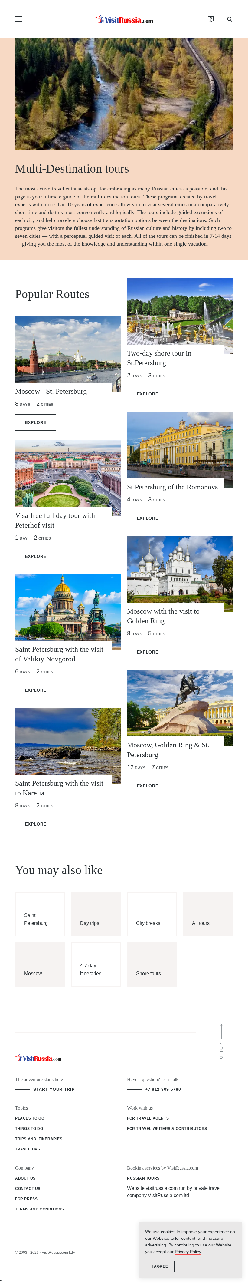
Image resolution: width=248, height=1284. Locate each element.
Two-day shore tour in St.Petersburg (159, 358)
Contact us (28, 1188)
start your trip (54, 1089)
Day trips (89, 923)
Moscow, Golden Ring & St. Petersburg (168, 750)
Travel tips (27, 1149)
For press (26, 1199)
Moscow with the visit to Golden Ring (163, 616)
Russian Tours (143, 1178)
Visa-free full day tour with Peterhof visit (55, 520)
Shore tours (148, 973)
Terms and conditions (39, 1209)
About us (25, 1178)
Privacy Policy (188, 1251)
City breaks (148, 923)
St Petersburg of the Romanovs (172, 487)
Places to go (29, 1118)
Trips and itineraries (39, 1139)
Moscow (33, 973)
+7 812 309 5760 (163, 1089)
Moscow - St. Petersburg (51, 391)
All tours (201, 923)
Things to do (29, 1129)
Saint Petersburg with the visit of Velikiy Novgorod (59, 654)
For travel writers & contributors (167, 1129)
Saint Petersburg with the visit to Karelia (59, 788)
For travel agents (148, 1118)
